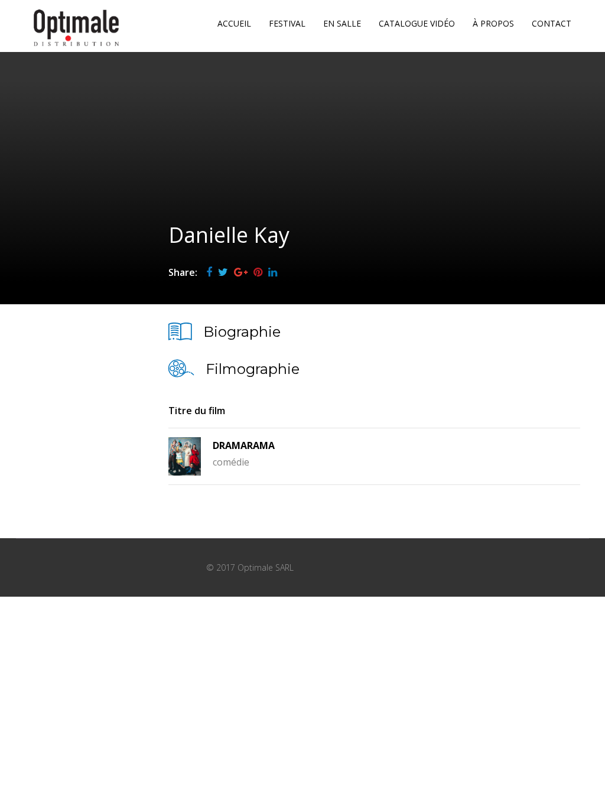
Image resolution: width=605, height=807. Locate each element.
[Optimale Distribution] (76, 27)
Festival (287, 23)
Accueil (234, 23)
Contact (551, 23)
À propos (493, 23)
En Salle (342, 23)
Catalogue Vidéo (417, 23)
